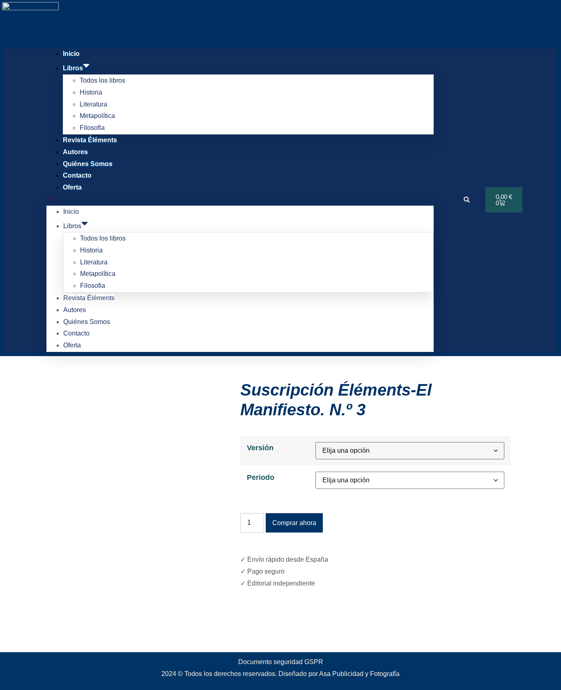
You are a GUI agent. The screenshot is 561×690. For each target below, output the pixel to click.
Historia (91, 92)
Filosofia (92, 127)
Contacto (77, 175)
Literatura (93, 104)
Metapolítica (97, 115)
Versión (260, 448)
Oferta (72, 187)
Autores (75, 151)
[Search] (467, 200)
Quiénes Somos (88, 163)
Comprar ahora (294, 522)
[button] (240, 200)
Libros (73, 68)
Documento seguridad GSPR (280, 661)
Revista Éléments (90, 140)
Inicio (71, 53)
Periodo (260, 477)
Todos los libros (102, 80)
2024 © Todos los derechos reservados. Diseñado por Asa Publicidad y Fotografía (280, 673)
